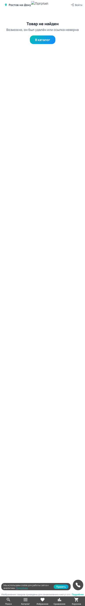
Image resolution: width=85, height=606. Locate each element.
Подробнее (22, 588)
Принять (61, 586)
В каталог (42, 40)
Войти (78, 5)
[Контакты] (78, 585)
